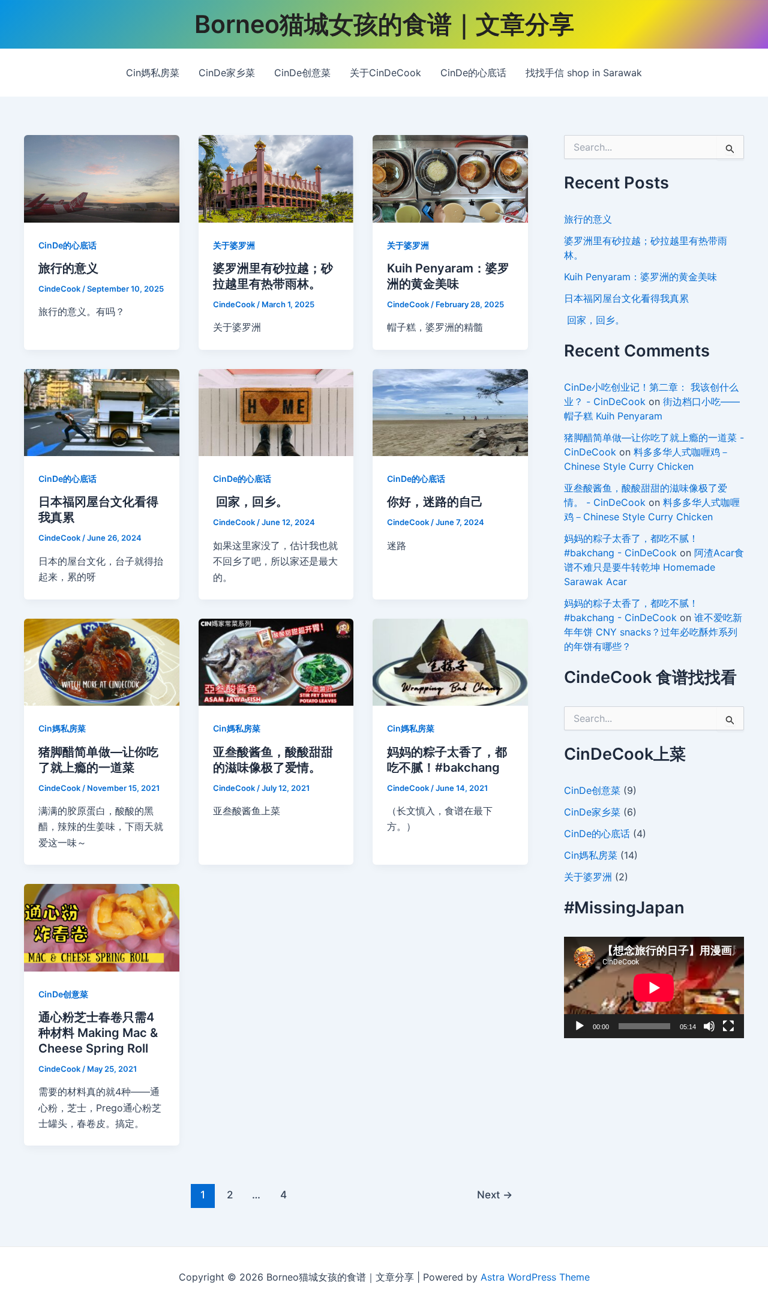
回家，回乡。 (250, 501)
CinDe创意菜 (302, 73)
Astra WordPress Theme (535, 1277)
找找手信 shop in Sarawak (584, 73)
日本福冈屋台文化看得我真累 (626, 298)
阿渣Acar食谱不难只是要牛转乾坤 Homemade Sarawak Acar (654, 567)
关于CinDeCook (385, 73)
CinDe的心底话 (473, 73)
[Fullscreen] (728, 1026)
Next (494, 1194)
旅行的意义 (68, 268)
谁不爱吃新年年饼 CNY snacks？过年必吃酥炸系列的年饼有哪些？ (653, 631)
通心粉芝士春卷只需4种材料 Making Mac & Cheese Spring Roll (98, 1033)
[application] (654, 987)
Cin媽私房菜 (152, 73)
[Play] (580, 1026)
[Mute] (709, 1026)
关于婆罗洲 (234, 245)
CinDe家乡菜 (227, 73)
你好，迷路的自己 (435, 501)
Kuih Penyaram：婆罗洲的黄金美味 (640, 277)
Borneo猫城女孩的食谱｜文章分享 (384, 24)
